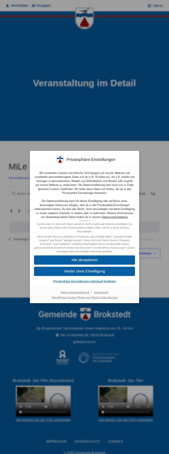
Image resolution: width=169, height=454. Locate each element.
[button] (84, 260)
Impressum (101, 292)
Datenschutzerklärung (115, 217)
